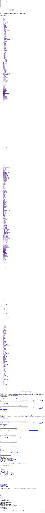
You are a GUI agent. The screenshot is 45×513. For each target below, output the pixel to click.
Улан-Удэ (4, 342)
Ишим (4, 139)
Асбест (4, 40)
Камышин (4, 148)
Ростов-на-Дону (6, 285)
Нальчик (4, 222)
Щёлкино (4, 374)
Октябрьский (5, 256)
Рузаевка (4, 287)
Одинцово (5, 253)
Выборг (4, 91)
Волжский (5, 84)
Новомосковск (5, 239)
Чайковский (5, 356)
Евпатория (5, 116)
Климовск (4, 161)
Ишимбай (4, 140)
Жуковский (5, 125)
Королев (4, 169)
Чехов (4, 365)
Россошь (4, 284)
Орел (4, 258)
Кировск (4, 159)
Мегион (4, 207)
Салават (4, 291)
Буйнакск (4, 72)
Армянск (4, 35)
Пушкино (4, 278)
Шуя (3, 372)
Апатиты (4, 32)
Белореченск (5, 57)
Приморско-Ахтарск (6, 274)
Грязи (4, 100)
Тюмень (4, 340)
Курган (4, 186)
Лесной (4, 193)
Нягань (4, 251)
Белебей (4, 52)
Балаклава (4, 43)
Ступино (4, 322)
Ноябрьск (4, 250)
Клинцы (4, 163)
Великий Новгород (6, 73)
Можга (4, 214)
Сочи (4, 316)
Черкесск (4, 362)
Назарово (4, 220)
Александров (5, 22)
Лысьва (4, 200)
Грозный (4, 99)
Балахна (4, 45)
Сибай (4, 307)
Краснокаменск (5, 175)
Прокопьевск (5, 275)
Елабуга (4, 120)
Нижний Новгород (6, 232)
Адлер (4, 19)
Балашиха (4, 46)
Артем (4, 37)
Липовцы (4, 197)
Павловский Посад (6, 264)
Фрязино (4, 351)
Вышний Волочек (6, 93)
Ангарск (4, 29)
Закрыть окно (3, 485)
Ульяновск (5, 343)
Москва (4, 215)
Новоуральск (5, 243)
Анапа (4, 28)
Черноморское (5, 364)
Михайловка (5, 212)
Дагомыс (4, 104)
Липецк (4, 196)
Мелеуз (4, 208)
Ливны (4, 195)
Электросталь (5, 376)
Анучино (4, 31)
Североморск (5, 302)
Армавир (4, 34)
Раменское (5, 280)
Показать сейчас (14, 446)
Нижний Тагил (5, 233)
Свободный (5, 299)
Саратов (4, 296)
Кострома (4, 170)
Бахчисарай (5, 50)
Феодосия (4, 348)
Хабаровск (5, 352)
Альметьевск (5, 27)
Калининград (5, 144)
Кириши (4, 155)
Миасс (4, 209)
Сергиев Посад (5, 304)
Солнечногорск (5, 314)
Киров (4, 156)
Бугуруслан (5, 69)
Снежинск (5, 312)
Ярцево (4, 385)
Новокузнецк (5, 236)
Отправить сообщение (24, 415)
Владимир (4, 79)
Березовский (5, 60)
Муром (4, 217)
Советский (5, 313)
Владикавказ (5, 78)
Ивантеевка (5, 133)
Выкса (4, 92)
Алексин (4, 23)
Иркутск (4, 137)
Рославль (4, 283)
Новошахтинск (5, 246)
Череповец (5, 361)
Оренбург (4, 259)
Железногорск (5, 123)
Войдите (12, 458)
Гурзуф (4, 102)
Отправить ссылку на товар (35, 393)
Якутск (4, 381)
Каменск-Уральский (6, 146)
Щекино (4, 373)
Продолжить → (13, 452)
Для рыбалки (6, 1)
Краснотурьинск (6, 178)
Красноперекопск (6, 177)
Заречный (4, 126)
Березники (5, 59)
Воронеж (4, 89)
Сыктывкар (5, 326)
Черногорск (5, 363)
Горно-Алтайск (5, 98)
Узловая (4, 341)
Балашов (4, 47)
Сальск (4, 292)
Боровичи (4, 66)
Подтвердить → (3, 457)
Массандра (5, 205)
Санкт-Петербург (6, 294)
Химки (4, 355)
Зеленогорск (5, 128)
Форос (4, 350)
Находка (4, 224)
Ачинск (4, 42)
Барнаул (4, 48)
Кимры (4, 153)
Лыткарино (5, 201)
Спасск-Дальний (6, 317)
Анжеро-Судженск (6, 30)
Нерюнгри (5, 226)
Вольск (4, 87)
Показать (12, 473)
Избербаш (4, 135)
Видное (4, 75)
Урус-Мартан (5, 344)
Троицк (4, 336)
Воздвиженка (5, 80)
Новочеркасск (5, 245)
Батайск (4, 49)
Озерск (4, 254)
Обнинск (4, 252)
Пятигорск (5, 279)
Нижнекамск (5, 231)
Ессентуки (5, 122)
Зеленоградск (5, 129)
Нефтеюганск (5, 228)
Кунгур (4, 185)
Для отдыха (6, 2)
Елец (3, 121)
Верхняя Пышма (6, 74)
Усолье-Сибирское (6, 345)
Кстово (4, 182)
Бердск (4, 58)
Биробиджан (5, 63)
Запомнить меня (5, 468)
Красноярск (5, 179)
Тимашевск (5, 330)
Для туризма (6, 3)
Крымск (4, 181)
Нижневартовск (6, 229)
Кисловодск (5, 160)
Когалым (4, 165)
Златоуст (4, 131)
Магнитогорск (5, 203)
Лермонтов (5, 192)
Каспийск (4, 149)
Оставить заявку (24, 400)
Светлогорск (5, 298)
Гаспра (4, 95)
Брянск (4, 68)
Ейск (3, 118)
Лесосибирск (5, 194)
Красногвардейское (6, 172)
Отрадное (4, 262)
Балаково (4, 44)
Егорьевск (4, 117)
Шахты (4, 370)
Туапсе (4, 337)
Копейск (4, 168)
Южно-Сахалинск (6, 379)
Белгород (4, 51)
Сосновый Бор (5, 315)
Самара (4, 293)
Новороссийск (5, 241)
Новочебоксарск (6, 244)
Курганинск (5, 187)
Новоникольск (5, 240)
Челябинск (5, 359)
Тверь (4, 329)
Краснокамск (5, 176)
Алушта (4, 25)
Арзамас (4, 33)
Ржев (4, 282)
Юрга (4, 380)
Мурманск (5, 216)
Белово (4, 53)
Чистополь (5, 366)
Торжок (4, 335)
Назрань (4, 221)
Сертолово (5, 306)
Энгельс (4, 378)
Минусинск (5, 211)
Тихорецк (4, 332)
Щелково (4, 375)
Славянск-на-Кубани (6, 310)
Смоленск (4, 311)
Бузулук (4, 71)
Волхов (4, 86)
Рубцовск (4, 286)
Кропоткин (5, 180)
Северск (4, 303)
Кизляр (4, 152)
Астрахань (5, 41)
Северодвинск (5, 301)
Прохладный (5, 276)
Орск (4, 261)
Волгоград (5, 81)
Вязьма (4, 94)
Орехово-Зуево (5, 260)
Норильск (4, 249)
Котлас (4, 171)
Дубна (4, 115)
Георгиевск (5, 97)
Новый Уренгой (6, 247)
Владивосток (5, 77)
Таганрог (4, 327)
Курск (4, 188)
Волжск (4, 83)
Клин (4, 162)
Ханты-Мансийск (6, 353)
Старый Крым (5, 319)
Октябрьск (5, 255)
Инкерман (4, 136)
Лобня (4, 199)
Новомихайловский (6, 238)
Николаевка (5, 234)
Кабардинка (5, 142)
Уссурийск (5, 346)
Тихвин (4, 331)
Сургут (4, 324)
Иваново (4, 132)
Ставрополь (5, 318)
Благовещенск (5, 64)
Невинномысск (5, 225)
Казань (4, 143)
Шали (4, 369)
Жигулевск (5, 124)
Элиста (4, 377)
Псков (4, 277)
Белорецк (4, 56)
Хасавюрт (4, 354)
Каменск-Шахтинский (7, 147)
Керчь (4, 151)
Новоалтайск (5, 235)
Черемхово (5, 360)
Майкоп (4, 204)
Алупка (4, 24)
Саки (4, 290)
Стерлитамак (5, 321)
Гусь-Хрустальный (6, 103)
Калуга (4, 145)
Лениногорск (5, 191)
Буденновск (5, 70)
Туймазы (4, 338)
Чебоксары (5, 358)
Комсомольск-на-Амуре (7, 167)
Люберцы (4, 202)
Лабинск (4, 190)
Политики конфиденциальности (15, 395)
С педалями (6, 4)
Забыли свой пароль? (5, 471)
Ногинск (4, 248)
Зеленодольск (5, 130)
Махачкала (5, 206)
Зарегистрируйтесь (10, 472)
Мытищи (4, 218)
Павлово (4, 263)
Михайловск (5, 213)
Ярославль (5, 384)
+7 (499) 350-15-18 (11, 0)
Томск (4, 334)
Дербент (4, 105)
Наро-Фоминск (5, 223)
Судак (4, 323)
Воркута (4, 88)
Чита (3, 367)
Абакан (4, 18)
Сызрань (4, 325)
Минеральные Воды (6, 210)
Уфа (3, 347)
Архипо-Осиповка (6, 39)
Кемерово (4, 150)
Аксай (4, 21)
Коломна (4, 166)
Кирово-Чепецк (6, 158)
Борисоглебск (5, 65)
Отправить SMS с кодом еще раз (6, 460)
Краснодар (5, 174)
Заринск (4, 127)
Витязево (4, 76)
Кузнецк (4, 183)
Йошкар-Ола (5, 141)
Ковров (4, 164)
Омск (4, 257)
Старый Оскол (5, 320)
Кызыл (4, 189)
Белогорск (4, 54)
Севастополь (5, 300)
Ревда (4, 281)
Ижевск (4, 134)
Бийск (4, 62)
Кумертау (4, 184)
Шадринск (5, 368)
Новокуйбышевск (6, 237)
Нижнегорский (5, 230)
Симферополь (5, 308)
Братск (4, 67)
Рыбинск (4, 288)
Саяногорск (5, 297)
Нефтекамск (5, 227)
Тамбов (4, 328)
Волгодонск (5, 82)
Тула (3, 339)
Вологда (4, 85)
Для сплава (6, 5)
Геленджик (5, 96)
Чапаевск (4, 357)
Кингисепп (5, 154)
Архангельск (5, 38)
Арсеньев (4, 36)
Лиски (4, 198)
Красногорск (5, 173)
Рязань (4, 289)
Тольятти (4, 333)
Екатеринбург (5, 119)
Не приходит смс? (10, 457)
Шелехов (4, 371)
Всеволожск (5, 90)
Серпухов (4, 305)
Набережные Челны (6, 219)
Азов (3, 20)
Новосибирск (5, 242)
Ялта (3, 382)
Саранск (4, 295)
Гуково (4, 101)
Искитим (4, 138)
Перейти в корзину (4, 497)
